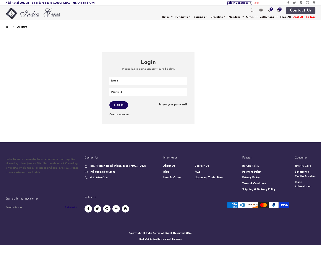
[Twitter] (294, 2)
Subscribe (71, 207)
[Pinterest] (301, 2)
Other (250, 17)
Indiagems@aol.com (102, 172)
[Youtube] (314, 2)
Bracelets (217, 17)
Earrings (200, 17)
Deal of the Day (304, 17)
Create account (119, 114)
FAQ (197, 172)
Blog (166, 172)
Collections (267, 17)
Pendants (182, 17)
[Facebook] (288, 2)
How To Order (172, 177)
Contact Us (301, 11)
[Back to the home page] (7, 26)
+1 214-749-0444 (99, 177)
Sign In (119, 105)
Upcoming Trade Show (209, 177)
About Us (169, 166)
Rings (166, 17)
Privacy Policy (251, 177)
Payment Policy (251, 172)
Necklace (234, 17)
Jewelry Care (303, 166)
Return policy (250, 166)
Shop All (285, 17)
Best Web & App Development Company (160, 239)
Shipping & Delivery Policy (258, 189)
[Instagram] (307, 2)
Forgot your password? (173, 104)
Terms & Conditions (254, 183)
